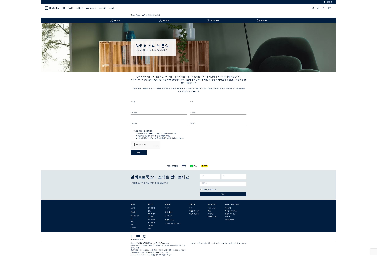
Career (227, 217)
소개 (143, 15)
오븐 (149, 228)
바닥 (132, 219)
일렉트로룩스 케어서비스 (173, 224)
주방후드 (150, 225)
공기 (132, 224)
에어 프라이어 (152, 219)
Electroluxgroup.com (137, 239)
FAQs (191, 208)
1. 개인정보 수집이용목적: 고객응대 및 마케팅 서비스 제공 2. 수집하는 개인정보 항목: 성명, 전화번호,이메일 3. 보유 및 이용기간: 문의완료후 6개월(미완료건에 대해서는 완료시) (158, 134)
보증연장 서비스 (194, 211)
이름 (203, 175)
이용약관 (193, 243)
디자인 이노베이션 (231, 211)
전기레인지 (151, 208)
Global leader (229, 219)
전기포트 (150, 217)
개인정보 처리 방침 (203, 243)
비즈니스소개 (212, 208)
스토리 (111, 8)
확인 (138, 153)
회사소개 (228, 208)
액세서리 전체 (135, 216)
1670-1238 (165, 252)
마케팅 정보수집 (241, 243)
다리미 (167, 208)
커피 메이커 (151, 214)
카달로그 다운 (212, 217)
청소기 (133, 208)
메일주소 (204, 183)
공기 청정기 (168, 216)
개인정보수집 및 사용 (228, 243)
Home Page (135, 15)
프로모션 (102, 8)
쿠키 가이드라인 (215, 243)
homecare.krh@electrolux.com (140, 255)
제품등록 (329, 2)
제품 (209, 211)
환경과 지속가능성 (231, 214)
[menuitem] (63, 8)
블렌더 (150, 211)
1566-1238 (140, 252)
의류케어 (133, 227)
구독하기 (223, 194)
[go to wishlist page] (318, 8)
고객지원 (80, 8)
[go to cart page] (329, 8)
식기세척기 (151, 222)
